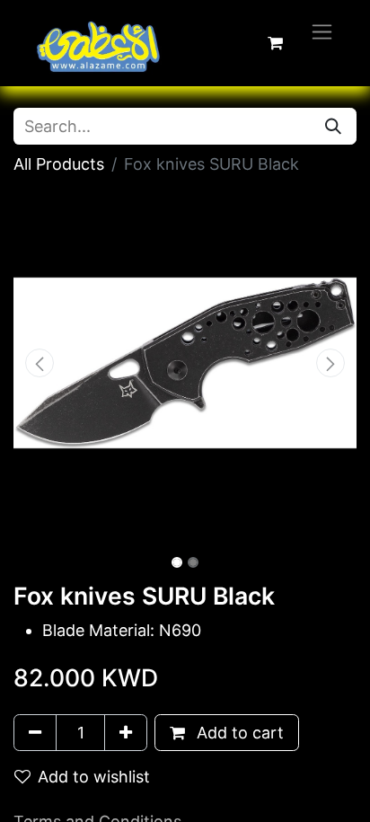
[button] (39, 363)
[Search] (333, 126)
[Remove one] (35, 732)
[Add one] (125, 732)
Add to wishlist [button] (94, 776)
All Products (58, 164)
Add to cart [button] (238, 732)
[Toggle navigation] (322, 31)
